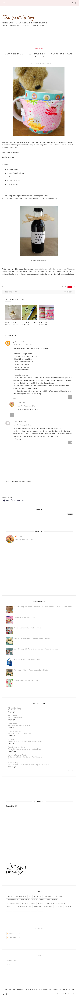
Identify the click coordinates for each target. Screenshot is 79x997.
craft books (37, 896)
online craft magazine (24, 906)
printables (67, 906)
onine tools (10, 906)
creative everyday (12, 899)
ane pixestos (19, 422)
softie (34, 910)
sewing (9, 910)
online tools (48, 906)
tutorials (21, 287)
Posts (10, 933)
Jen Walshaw (19, 342)
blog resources (21, 896)
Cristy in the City (14, 731)
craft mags (47, 896)
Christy (31, 63)
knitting (40, 903)
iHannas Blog (13, 763)
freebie (54, 899)
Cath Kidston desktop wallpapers (26, 680)
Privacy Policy (11, 960)
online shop (37, 906)
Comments (12, 938)
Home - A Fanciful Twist (17, 755)
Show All (70, 771)
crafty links (58, 896)
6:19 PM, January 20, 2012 (26, 406)
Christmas (10, 896)
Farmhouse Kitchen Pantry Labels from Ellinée (31, 670)
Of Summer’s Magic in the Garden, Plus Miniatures (25, 757)
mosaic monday (61, 903)
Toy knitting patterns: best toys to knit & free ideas (24, 749)
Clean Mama (12, 724)
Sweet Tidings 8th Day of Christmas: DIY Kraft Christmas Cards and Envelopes (43, 607)
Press (8, 964)
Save (70, 287)
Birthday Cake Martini (15, 710)
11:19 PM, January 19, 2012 (22, 345)
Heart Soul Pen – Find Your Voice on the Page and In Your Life (28, 765)
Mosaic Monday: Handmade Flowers (27, 628)
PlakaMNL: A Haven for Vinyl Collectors (21, 733)
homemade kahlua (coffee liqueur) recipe (48, 269)
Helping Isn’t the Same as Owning (19, 725)
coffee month (39, 49)
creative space (24, 899)
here (19, 152)
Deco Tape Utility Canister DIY (44, 323)
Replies (14, 398)
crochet (34, 899)
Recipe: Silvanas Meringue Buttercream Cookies (32, 638)
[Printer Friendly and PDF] (13, 502)
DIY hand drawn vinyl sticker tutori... (29, 323)
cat (30, 896)
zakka (40, 910)
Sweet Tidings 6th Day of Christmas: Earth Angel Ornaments (36, 649)
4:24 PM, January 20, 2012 (22, 425)
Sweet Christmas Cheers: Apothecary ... (12, 323)
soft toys (26, 910)
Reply (70, 396)
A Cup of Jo (12, 716)
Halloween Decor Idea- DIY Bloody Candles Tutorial (25, 741)
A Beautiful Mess (14, 708)
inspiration (24, 903)
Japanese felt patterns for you (24, 617)
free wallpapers (45, 899)
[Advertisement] (39, 42)
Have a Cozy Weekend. (16, 718)
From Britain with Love (16, 747)
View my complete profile (24, 539)
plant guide (58, 906)
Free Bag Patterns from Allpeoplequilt (27, 659)
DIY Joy (11, 739)
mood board (50, 903)
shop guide (17, 910)
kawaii (33, 903)
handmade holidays (13, 903)
